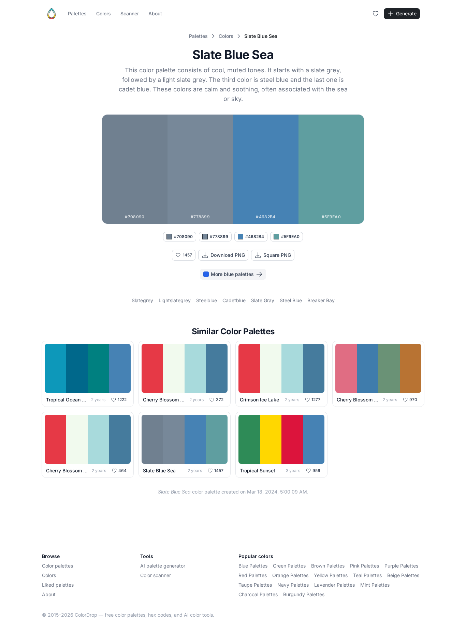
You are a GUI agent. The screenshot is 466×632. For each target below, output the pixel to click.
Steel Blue (291, 300)
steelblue (206, 300)
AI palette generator (162, 566)
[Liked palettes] (375, 13)
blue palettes (252, 566)
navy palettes (293, 585)
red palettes (252, 575)
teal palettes (367, 575)
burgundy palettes (303, 594)
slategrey (142, 300)
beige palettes (403, 575)
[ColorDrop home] (51, 13)
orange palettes (290, 575)
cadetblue (234, 300)
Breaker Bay (321, 300)
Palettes (77, 13)
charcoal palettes (258, 594)
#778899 (219, 236)
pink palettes (364, 566)
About (155, 13)
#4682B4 (254, 236)
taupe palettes (255, 585)
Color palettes (57, 566)
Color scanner (155, 575)
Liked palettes (58, 585)
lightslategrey (175, 300)
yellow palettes (331, 575)
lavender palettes (334, 585)
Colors (103, 13)
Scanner (129, 13)
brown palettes (328, 566)
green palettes (289, 566)
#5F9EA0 (290, 236)
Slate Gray (262, 300)
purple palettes (401, 566)
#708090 (183, 236)
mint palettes (375, 585)
